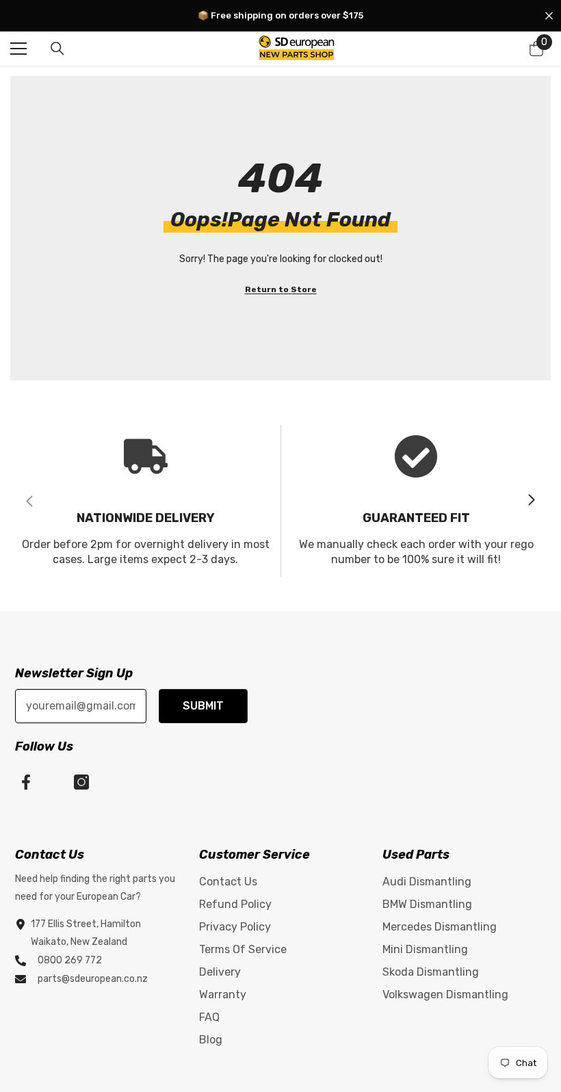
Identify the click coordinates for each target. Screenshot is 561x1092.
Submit (203, 705)
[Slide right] (530, 500)
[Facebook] (26, 782)
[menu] (18, 48)
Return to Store (281, 289)
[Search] (57, 48)
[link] (145, 501)
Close (549, 16)
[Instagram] (81, 782)
